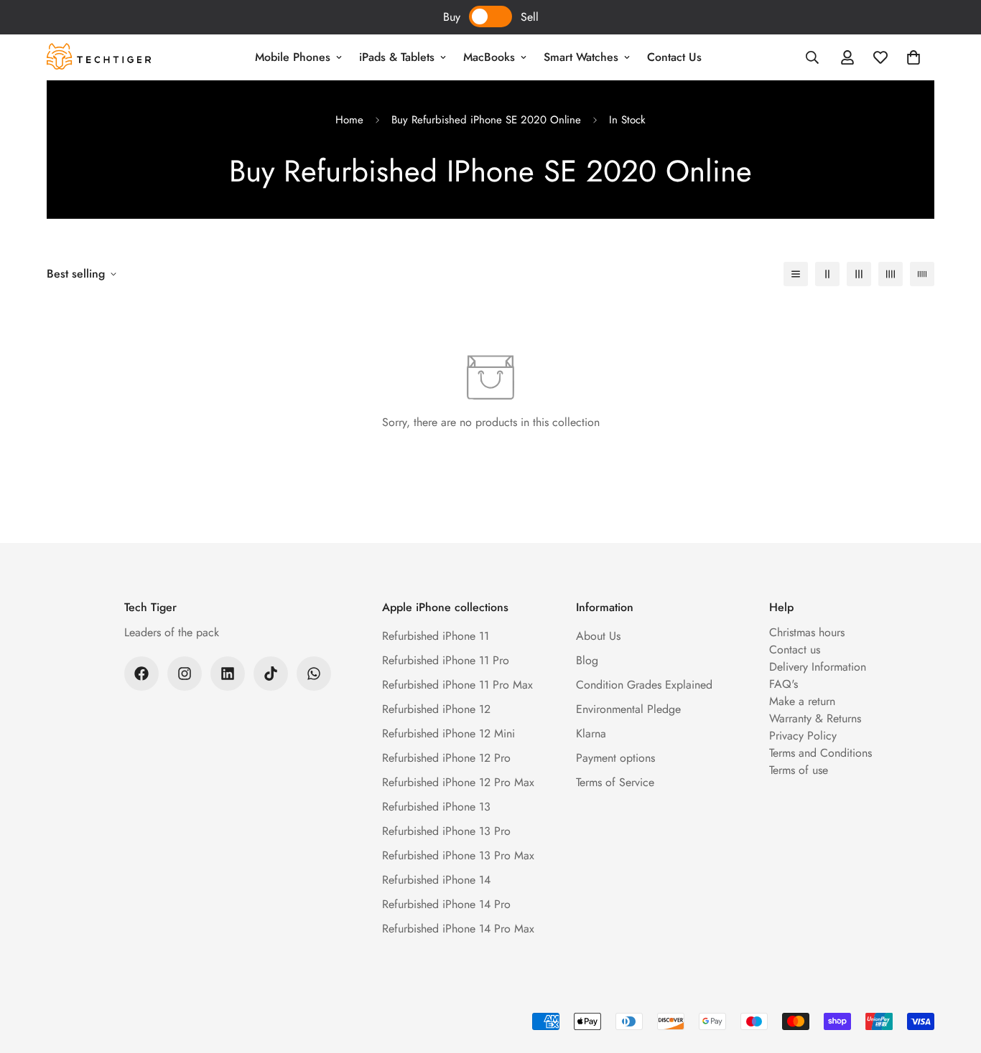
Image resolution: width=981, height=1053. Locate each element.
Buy (451, 17)
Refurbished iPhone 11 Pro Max (457, 684)
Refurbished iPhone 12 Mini (448, 733)
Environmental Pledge (628, 709)
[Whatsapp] (314, 673)
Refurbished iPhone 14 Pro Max (458, 928)
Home (349, 120)
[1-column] (796, 274)
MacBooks (489, 57)
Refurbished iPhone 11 (435, 636)
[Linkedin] (227, 673)
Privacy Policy (803, 735)
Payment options (615, 758)
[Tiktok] (271, 673)
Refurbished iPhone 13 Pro (446, 831)
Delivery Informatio (814, 666)
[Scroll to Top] (953, 974)
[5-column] (922, 274)
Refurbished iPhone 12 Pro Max (458, 782)
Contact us (794, 649)
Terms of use (798, 770)
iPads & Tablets (396, 57)
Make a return (802, 701)
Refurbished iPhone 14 (436, 880)
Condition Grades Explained (644, 684)
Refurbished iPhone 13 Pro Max (458, 855)
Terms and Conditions (820, 753)
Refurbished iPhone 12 (436, 709)
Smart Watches (581, 57)
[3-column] (859, 274)
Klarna (591, 733)
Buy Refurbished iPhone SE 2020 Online (486, 120)
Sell (530, 17)
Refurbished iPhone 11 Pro (445, 660)
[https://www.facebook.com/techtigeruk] (141, 673)
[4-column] (890, 274)
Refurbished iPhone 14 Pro (446, 904)
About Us (598, 636)
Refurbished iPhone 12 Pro (446, 758)
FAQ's (783, 684)
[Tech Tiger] (99, 57)
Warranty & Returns (815, 718)
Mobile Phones (292, 57)
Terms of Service (615, 782)
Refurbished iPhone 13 (436, 806)
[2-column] (827, 274)
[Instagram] (184, 673)
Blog (587, 660)
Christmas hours (807, 632)
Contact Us (674, 57)
